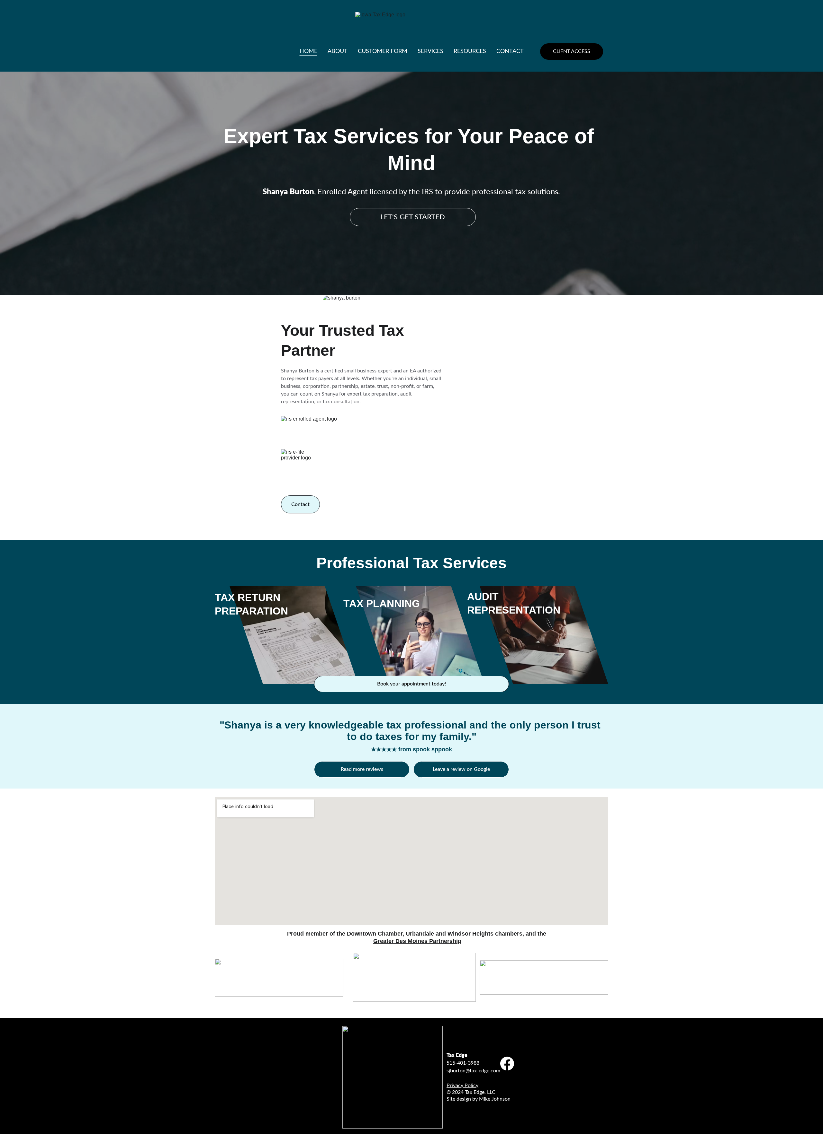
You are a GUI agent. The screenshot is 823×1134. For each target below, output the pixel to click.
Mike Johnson (495, 1099)
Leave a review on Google (461, 769)
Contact (510, 51)
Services (430, 51)
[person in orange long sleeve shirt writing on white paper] (544, 635)
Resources (470, 51)
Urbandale (420, 933)
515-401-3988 (463, 1063)
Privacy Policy (462, 1085)
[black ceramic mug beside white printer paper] (294, 635)
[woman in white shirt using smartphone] (420, 635)
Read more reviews (362, 769)
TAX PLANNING (381, 603)
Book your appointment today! (411, 683)
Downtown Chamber (374, 933)
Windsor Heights (470, 933)
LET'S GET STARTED (412, 217)
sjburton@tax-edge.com (473, 1070)
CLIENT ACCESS (571, 51)
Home (308, 51)
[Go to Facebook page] (507, 1063)
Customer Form (382, 51)
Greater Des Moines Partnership (417, 941)
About (338, 51)
